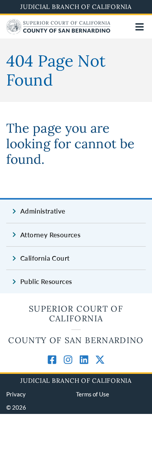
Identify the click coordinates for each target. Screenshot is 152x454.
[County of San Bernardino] (58, 31)
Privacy (16, 394)
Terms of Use (92, 394)
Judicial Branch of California (76, 7)
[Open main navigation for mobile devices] (139, 27)
